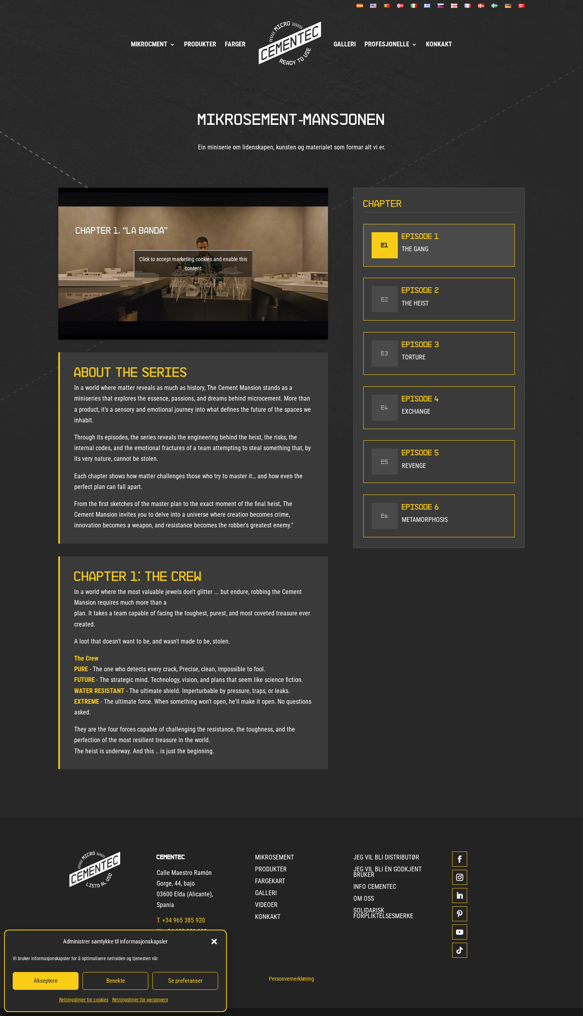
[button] (214, 941)
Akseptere (46, 980)
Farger (235, 44)
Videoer (266, 905)
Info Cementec (374, 887)
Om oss (363, 899)
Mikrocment (149, 44)
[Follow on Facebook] (459, 859)
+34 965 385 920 (183, 920)
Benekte (115, 980)
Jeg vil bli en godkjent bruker (387, 872)
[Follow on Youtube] (459, 932)
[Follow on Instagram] (459, 877)
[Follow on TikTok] (459, 950)
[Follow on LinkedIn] (459, 895)
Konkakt (439, 44)
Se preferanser (185, 980)
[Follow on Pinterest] (459, 913)
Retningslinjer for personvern (140, 1000)
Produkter (200, 44)
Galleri (345, 44)
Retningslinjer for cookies (83, 1000)
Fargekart (270, 881)
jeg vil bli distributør (386, 858)
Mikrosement (274, 858)
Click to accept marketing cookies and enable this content (193, 263)
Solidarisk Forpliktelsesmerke (383, 914)
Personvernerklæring (291, 979)
